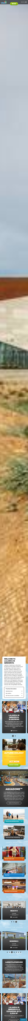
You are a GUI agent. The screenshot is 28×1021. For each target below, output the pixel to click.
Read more (14, 730)
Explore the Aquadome (14, 803)
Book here (14, 765)
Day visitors (8, 693)
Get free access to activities (12, 695)
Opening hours (9, 691)
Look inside (15, 917)
